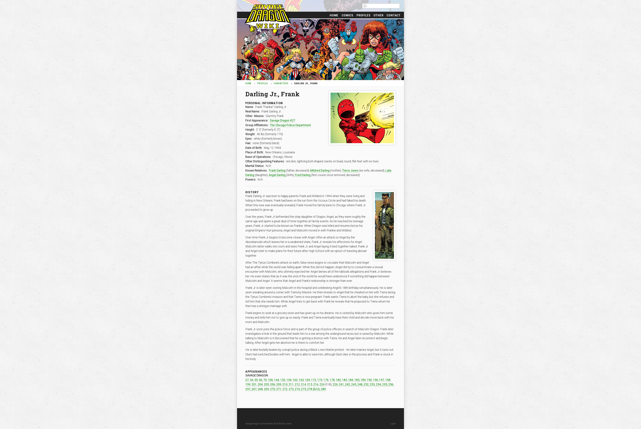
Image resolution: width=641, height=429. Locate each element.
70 (265, 380)
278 (309, 389)
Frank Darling (277, 170)
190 (369, 380)
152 (282, 380)
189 (363, 380)
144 (276, 380)
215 (309, 384)
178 (332, 380)
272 (284, 389)
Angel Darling (277, 175)
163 (301, 380)
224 (322, 384)
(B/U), (316, 389)
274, (298, 389)
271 (278, 389)
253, (373, 384)
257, (248, 389)
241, (342, 384)
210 (284, 384)
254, (379, 384)
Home (334, 15)
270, (273, 389)
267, (254, 389)
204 (260, 384)
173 (319, 380)
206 (272, 384)
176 (326, 380)
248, (360, 384)
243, (354, 384)
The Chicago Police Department (290, 125)
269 (266, 389)
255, (385, 384)
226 (335, 384)
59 (256, 380)
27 (247, 380)
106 (270, 380)
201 (254, 384)
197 (381, 380)
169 (307, 380)
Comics (347, 15)
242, (348, 384)
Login (393, 423)
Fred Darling (302, 175)
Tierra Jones (350, 170)
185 (356, 380)
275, (304, 389)
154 (288, 380)
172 (313, 380)
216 (315, 384)
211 (291, 384)
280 (323, 389)
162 (295, 380)
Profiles (363, 15)
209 (278, 384)
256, (391, 384)
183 (344, 380)
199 (247, 384)
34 (251, 380)
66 (260, 380)
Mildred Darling (320, 170)
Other (378, 15)
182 (338, 380)
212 (297, 384)
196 (375, 380)
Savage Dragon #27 (282, 120)
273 (291, 389)
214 (303, 384)
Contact (394, 15)
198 (387, 380)
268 (260, 389)
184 (350, 380)
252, (367, 384)
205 (266, 384)
